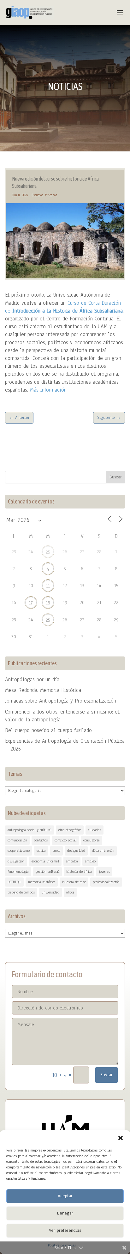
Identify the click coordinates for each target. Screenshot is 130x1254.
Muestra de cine (74, 881)
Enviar (106, 1075)
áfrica (70, 892)
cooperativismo (19, 850)
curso (56, 850)
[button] (120, 1138)
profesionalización (106, 881)
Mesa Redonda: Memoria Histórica (43, 690)
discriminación (103, 850)
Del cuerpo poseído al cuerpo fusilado (48, 730)
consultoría (91, 840)
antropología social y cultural (29, 829)
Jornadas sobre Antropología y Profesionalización (60, 700)
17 (31, 603)
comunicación (17, 840)
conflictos (41, 840)
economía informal (45, 861)
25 (48, 552)
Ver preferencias (65, 1230)
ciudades (94, 829)
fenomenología (18, 871)
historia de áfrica (79, 871)
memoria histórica (41, 881)
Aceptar (65, 1196)
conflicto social (65, 840)
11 (48, 586)
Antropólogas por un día (32, 679)
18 (48, 603)
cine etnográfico (69, 829)
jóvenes (104, 871)
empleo (90, 861)
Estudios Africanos (44, 195)
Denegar (65, 1213)
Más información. (49, 389)
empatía (72, 861)
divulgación (16, 861)
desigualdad (76, 850)
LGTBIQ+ (14, 881)
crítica (41, 850)
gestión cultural (47, 871)
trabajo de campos (21, 892)
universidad (50, 892)
